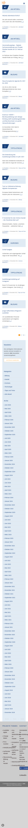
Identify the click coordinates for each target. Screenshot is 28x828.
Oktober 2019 (9, 683)
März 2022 (8, 575)
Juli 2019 (7, 694)
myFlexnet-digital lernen (14, 752)
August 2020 (9, 646)
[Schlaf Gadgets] (14, 243)
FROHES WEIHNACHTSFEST (11, 16)
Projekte (22, 719)
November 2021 (10, 590)
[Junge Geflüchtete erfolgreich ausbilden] (14, 304)
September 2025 (10, 434)
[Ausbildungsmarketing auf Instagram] (14, 273)
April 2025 (8, 449)
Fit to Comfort (5, 743)
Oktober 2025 (9, 431)
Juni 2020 (8, 653)
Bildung (20, 96)
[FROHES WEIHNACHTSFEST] (14, 9)
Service (14, 758)
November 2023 (10, 505)
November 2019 (10, 679)
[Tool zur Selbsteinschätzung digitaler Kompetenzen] (14, 180)
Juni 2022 (8, 564)
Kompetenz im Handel (14, 744)
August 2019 (9, 690)
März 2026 (8, 416)
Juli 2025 (7, 438)
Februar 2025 (9, 457)
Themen (14, 719)
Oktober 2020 (9, 638)
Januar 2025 (9, 460)
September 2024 (10, 471)
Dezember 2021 (10, 586)
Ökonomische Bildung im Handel (5, 760)
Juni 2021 (8, 608)
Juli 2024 (7, 479)
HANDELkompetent (5, 747)
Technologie (8, 387)
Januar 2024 (9, 501)
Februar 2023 (9, 538)
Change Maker (5, 737)
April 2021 (8, 616)
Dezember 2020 (10, 631)
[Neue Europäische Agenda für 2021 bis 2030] (14, 74)
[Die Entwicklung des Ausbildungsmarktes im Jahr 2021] (14, 148)
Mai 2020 (8, 657)
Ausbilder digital (5, 731)
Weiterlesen (4, 28)
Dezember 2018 (10, 712)
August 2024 (9, 475)
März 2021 (8, 620)
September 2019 (10, 686)
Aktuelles (7, 719)
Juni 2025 (8, 442)
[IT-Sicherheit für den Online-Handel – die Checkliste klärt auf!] (14, 211)
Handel (7, 379)
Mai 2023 (8, 527)
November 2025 (10, 427)
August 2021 (9, 601)
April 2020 (8, 660)
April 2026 (8, 412)
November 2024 (10, 464)
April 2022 (8, 571)
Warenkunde (14, 762)
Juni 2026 (8, 405)
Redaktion (6, 27)
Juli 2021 (7, 605)
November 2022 (10, 545)
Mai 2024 (8, 486)
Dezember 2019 (10, 675)
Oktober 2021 (9, 594)
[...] (22, 21)
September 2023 (10, 512)
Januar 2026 (9, 423)
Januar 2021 (9, 627)
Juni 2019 (8, 697)
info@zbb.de (23, 761)
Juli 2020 (7, 649)
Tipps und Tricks (22, 168)
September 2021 (10, 597)
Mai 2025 (8, 445)
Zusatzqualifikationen (14, 765)
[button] (3, 825)
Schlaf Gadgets (7, 249)
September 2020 (10, 642)
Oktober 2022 (9, 549)
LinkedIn (22, 775)
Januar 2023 (9, 542)
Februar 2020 (9, 668)
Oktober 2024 (9, 468)
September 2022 (10, 553)
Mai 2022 (8, 568)
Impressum (9, 785)
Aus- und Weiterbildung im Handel (14, 734)
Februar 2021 (9, 623)
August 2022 (9, 557)
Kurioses (20, 261)
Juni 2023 (8, 523)
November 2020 (10, 634)
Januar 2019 (9, 709)
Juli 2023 (7, 520)
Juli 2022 (7, 560)
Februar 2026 (9, 420)
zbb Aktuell (21, 27)
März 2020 (8, 664)
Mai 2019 (8, 701)
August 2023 (9, 516)
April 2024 (8, 490)
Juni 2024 (8, 483)
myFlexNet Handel (5, 752)
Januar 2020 (9, 671)
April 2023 (8, 531)
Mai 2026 (8, 408)
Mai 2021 (8, 612)
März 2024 (8, 494)
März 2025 (8, 453)
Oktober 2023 (9, 508)
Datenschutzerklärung (16, 785)
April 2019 (8, 705)
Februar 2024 (9, 497)
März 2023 (8, 534)
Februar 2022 (9, 579)
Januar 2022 (9, 583)
